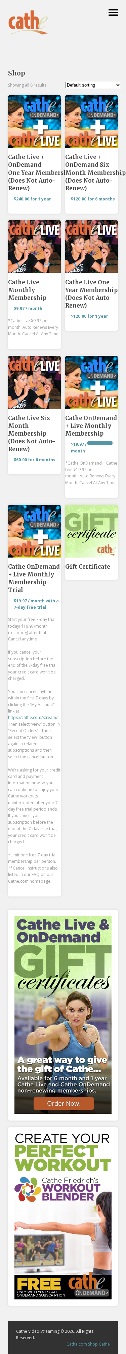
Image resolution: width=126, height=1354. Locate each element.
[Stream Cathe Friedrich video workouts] (28, 33)
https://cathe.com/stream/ (32, 717)
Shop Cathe (99, 1344)
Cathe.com (77, 1344)
